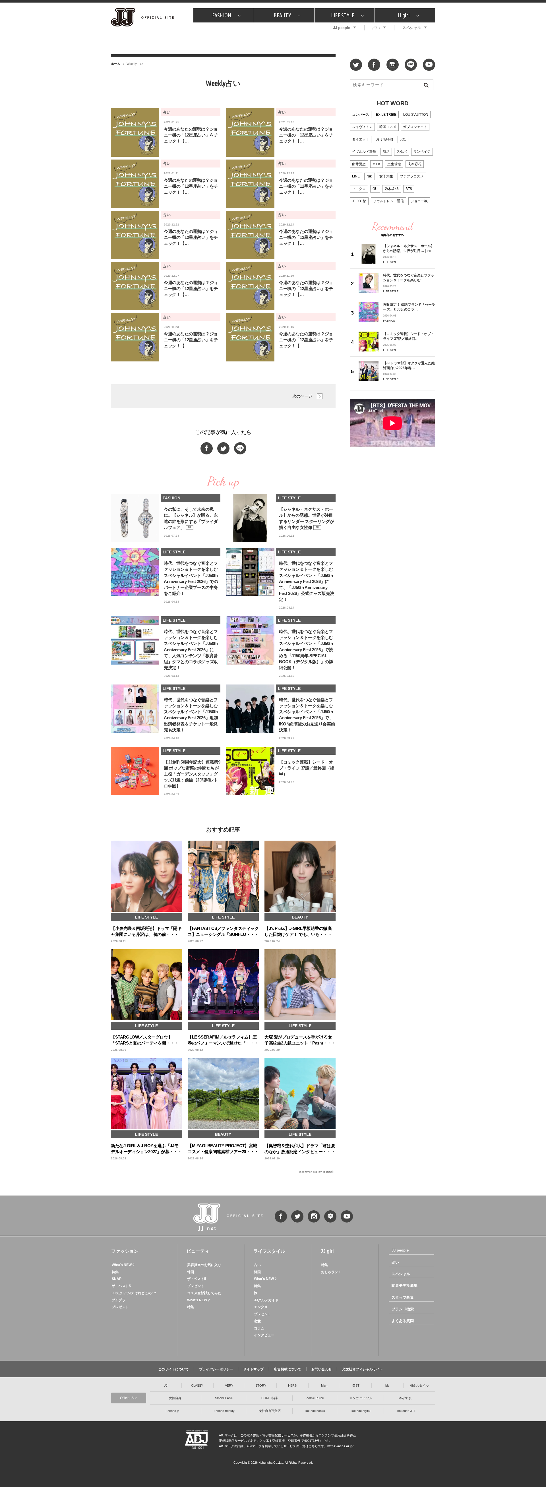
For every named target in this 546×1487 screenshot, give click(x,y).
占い (376, 28)
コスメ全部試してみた (204, 1293)
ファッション (124, 1251)
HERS (292, 1385)
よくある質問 (403, 1321)
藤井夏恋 (359, 164)
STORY (260, 1385)
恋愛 (257, 1321)
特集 (115, 1272)
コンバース (360, 115)
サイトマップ (253, 1369)
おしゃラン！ (331, 1272)
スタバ (401, 152)
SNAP (116, 1279)
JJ (165, 1385)
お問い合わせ (321, 1369)
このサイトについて (173, 1369)
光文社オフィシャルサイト (362, 1369)
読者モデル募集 (404, 1285)
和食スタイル (419, 1385)
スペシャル (411, 28)
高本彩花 (414, 164)
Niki (370, 176)
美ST (355, 1385)
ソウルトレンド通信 (388, 201)
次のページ (302, 396)
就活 (386, 152)
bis (387, 1385)
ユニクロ (359, 189)
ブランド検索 (403, 1309)
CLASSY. (197, 1385)
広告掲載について (287, 1369)
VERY (229, 1385)
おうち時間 (384, 139)
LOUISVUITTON (415, 115)
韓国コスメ (387, 127)
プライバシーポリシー (216, 1369)
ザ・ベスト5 (121, 1286)
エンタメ (261, 1307)
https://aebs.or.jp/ (340, 1446)
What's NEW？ (123, 1265)
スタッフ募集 (403, 1297)
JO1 (403, 139)
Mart (324, 1385)
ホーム (115, 63)
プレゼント (120, 1307)
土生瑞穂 (394, 164)
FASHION (221, 15)
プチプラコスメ (412, 176)
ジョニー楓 (419, 201)
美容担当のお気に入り (204, 1265)
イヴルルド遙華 (364, 152)
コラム (259, 1328)
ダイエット (360, 139)
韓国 (190, 1272)
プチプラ (118, 1300)
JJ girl (403, 15)
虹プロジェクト (415, 127)
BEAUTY (282, 15)
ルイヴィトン (362, 127)
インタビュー (264, 1335)
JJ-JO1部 (359, 201)
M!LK (376, 164)
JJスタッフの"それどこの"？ (134, 1293)
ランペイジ (422, 152)
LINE (356, 176)
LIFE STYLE (342, 15)
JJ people (341, 28)
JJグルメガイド (266, 1300)
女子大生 (386, 176)
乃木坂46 (391, 189)
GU (375, 189)
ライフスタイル (269, 1251)
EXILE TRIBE (386, 115)
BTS (409, 189)
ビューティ (198, 1251)
